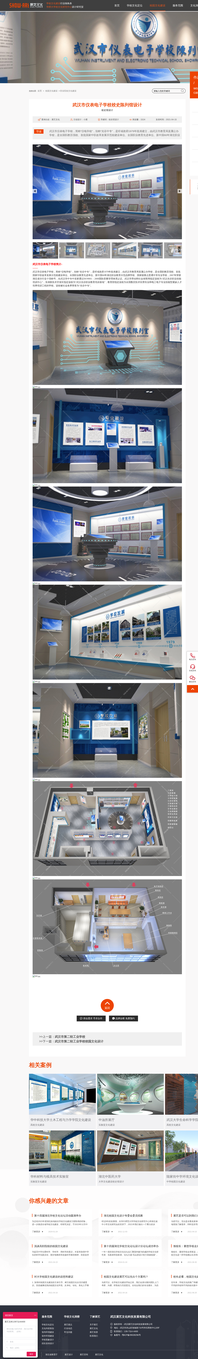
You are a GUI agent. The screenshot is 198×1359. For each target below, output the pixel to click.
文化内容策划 (48, 1328)
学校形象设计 (48, 1339)
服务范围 (178, 5)
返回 (107, 1007)
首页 (117, 5)
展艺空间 (84, 1354)
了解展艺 (95, 1316)
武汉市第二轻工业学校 (70, 1036)
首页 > (41, 91)
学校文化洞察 (72, 1316)
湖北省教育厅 (51, 1354)
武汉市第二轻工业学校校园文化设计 (79, 1041)
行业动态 (68, 1328)
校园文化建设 (157, 5)
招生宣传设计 (48, 1343)
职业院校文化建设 (68, 91)
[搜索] (183, 91)
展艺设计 (69, 1354)
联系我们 (94, 1336)
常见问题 (68, 1332)
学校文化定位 (134, 5)
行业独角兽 (59, 3)
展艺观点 (68, 1324)
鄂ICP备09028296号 (131, 1335)
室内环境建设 (48, 1332)
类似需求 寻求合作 (92, 1018)
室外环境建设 (48, 1336)
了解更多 (45, 1231)
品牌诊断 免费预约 (125, 1018)
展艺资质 (94, 1332)
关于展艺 (94, 1324)
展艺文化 (94, 1328)
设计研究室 (64, 7)
